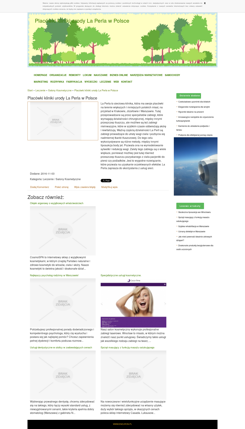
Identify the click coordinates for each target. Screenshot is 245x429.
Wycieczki (90, 81)
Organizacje (58, 75)
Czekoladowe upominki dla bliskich (194, 101)
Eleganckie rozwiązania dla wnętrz (194, 106)
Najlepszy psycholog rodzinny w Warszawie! (54, 275)
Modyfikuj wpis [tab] (109, 187)
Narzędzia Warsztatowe (146, 75)
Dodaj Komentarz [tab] (39, 187)
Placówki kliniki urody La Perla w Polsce (96, 90)
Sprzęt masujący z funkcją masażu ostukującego (127, 347)
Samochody (172, 75)
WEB (116, 81)
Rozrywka (57, 81)
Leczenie (105, 81)
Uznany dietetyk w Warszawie (191, 231)
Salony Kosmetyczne (60, 90)
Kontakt (126, 81)
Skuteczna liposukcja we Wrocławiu (194, 212)
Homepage (40, 75)
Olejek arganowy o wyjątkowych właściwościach (56, 203)
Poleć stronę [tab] (61, 187)
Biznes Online (119, 75)
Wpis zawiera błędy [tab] (85, 187)
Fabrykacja (74, 81)
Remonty (74, 75)
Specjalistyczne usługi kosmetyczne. (121, 275)
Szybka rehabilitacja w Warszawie (193, 226)
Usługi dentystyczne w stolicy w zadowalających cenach (61, 347)
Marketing (41, 81)
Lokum (87, 75)
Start (30, 90)
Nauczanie (101, 75)
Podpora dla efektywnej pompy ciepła (195, 134)
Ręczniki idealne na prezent (191, 111)
